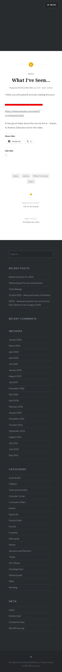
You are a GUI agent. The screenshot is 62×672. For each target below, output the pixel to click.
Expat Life (13, 514)
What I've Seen (40, 176)
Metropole (14, 538)
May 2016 (13, 455)
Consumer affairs (17, 502)
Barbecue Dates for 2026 (21, 277)
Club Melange (15, 289)
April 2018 (14, 400)
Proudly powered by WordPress (24, 662)
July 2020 (13, 364)
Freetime (13, 532)
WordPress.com (32, 665)
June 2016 (14, 449)
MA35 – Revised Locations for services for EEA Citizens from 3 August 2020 (29, 303)
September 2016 (17, 431)
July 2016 (13, 443)
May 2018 (13, 394)
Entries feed (15, 616)
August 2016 (15, 437)
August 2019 (15, 376)
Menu (53, 5)
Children (13, 484)
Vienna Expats (15, 575)
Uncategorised (16, 569)
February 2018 (16, 406)
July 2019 (13, 382)
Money (12, 544)
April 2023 (14, 352)
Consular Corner (17, 496)
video (15, 176)
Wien (31, 74)
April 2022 (14, 358)
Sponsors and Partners (20, 551)
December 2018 (16, 388)
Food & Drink (15, 520)
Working (13, 587)
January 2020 (15, 370)
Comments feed (16, 622)
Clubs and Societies (18, 490)
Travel (12, 557)
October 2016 (16, 425)
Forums (12, 526)
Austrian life (15, 478)
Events (12, 508)
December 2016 (16, 418)
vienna (26, 176)
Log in (12, 610)
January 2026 (15, 339)
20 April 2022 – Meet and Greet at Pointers (29, 295)
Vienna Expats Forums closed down (26, 283)
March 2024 (14, 345)
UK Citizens (14, 563)
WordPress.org (16, 628)
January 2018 (15, 412)
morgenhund (26, 88)
